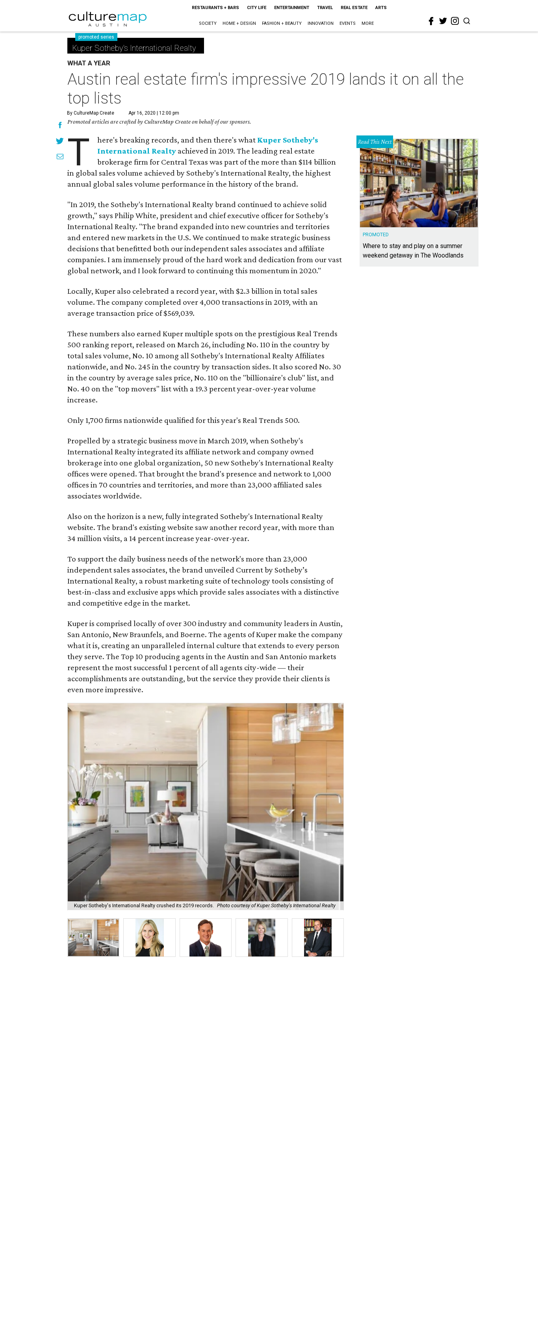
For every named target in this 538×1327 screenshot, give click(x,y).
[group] (93, 937)
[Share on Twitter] (60, 142)
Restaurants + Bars (215, 7)
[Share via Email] (60, 157)
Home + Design (239, 23)
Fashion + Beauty (282, 23)
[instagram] (455, 21)
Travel (325, 7)
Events (347, 23)
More (368, 23)
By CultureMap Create (90, 113)
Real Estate (354, 7)
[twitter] (443, 21)
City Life (256, 7)
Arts (381, 7)
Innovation (321, 23)
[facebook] (431, 21)
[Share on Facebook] (60, 126)
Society (208, 23)
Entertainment (291, 7)
